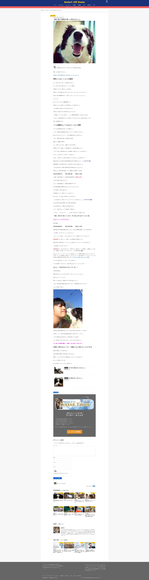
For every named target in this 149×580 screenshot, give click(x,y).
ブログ (71, 575)
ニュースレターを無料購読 (74, 431)
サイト (54, 466)
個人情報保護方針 (45, 577)
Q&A (74, 575)
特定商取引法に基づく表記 (53, 577)
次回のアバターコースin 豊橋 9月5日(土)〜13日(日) (74, 7)
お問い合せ (79, 575)
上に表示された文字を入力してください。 (61, 473)
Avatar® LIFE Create (74, 2)
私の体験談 (56, 392)
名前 (54, 457)
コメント (55, 445)
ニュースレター (56, 575)
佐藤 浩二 (63, 527)
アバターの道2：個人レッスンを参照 (81, 257)
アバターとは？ (49, 575)
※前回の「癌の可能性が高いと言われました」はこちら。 (65, 75)
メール (54, 462)
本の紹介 (62, 575)
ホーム (44, 575)
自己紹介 (66, 575)
